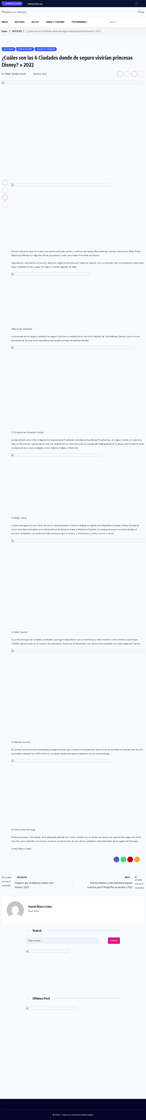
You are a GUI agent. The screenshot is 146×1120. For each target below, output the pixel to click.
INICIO (5, 22)
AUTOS (35, 22)
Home (4, 31)
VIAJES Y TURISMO (55, 22)
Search (113, 940)
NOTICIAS (20, 22)
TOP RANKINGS (79, 22)
